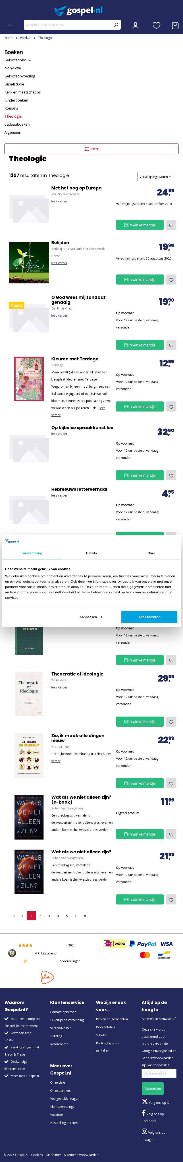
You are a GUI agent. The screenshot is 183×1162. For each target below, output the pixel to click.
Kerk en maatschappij (22, 92)
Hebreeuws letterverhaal (79, 489)
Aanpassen (88, 617)
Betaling (56, 1036)
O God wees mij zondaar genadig (78, 300)
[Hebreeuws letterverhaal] (29, 509)
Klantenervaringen (63, 1106)
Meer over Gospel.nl (25, 1076)
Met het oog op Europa (76, 188)
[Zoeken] (116, 25)
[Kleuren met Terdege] (29, 379)
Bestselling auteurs (64, 1122)
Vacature (56, 1114)
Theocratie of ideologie (77, 674)
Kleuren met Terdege (74, 359)
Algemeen (12, 132)
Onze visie (57, 1082)
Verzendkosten (61, 1028)
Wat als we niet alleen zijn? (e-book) (81, 800)
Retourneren (59, 1044)
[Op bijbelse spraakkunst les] (29, 447)
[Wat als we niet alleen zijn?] (29, 817)
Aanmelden (153, 1088)
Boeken (13, 52)
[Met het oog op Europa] (29, 208)
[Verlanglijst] (156, 26)
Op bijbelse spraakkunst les (82, 427)
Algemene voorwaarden (81, 1155)
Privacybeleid (162, 1051)
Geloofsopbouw (17, 60)
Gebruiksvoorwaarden (157, 1058)
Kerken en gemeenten (112, 1019)
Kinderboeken (16, 100)
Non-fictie (12, 68)
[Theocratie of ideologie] (29, 694)
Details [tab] (91, 553)
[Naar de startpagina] (91, 11)
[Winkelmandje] (175, 25)
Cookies (37, 1155)
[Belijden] (29, 262)
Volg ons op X (158, 1102)
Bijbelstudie (14, 84)
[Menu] (9, 26)
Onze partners (60, 1090)
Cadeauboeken (17, 124)
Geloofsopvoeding (19, 76)
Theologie (13, 116)
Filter (94, 149)
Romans (11, 108)
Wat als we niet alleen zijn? (81, 852)
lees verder (59, 201)
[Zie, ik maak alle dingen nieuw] (29, 755)
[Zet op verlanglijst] (171, 225)
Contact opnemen (63, 1012)
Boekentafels (105, 1027)
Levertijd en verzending (67, 1020)
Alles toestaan (149, 617)
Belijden (60, 242)
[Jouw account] (135, 26)
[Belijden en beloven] (29, 632)
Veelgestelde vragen (64, 1098)
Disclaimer (53, 1155)
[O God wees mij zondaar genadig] (29, 317)
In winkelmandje (141, 224)
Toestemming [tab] (31, 553)
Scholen (101, 1035)
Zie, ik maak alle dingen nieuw (77, 738)
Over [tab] (151, 553)
